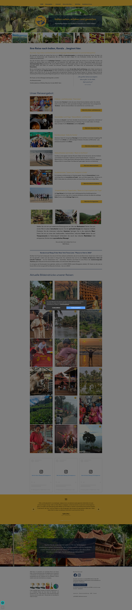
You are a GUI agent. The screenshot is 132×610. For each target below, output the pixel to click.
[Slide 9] (68, 520)
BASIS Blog (77, 4)
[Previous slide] (33, 216)
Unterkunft (58, 4)
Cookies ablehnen (56, 307)
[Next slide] (98, 216)
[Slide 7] (66, 520)
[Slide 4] (63, 520)
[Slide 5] (64, 520)
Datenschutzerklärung (84, 593)
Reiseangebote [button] (49, 4)
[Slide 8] (67, 520)
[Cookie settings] (2, 607)
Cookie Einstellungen (64, 304)
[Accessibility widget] (2, 602)
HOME (41, 4)
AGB (91, 593)
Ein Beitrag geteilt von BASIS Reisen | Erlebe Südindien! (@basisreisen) (46, 489)
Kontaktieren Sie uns (87, 4)
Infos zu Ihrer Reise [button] (67, 4)
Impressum (75, 593)
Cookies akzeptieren (76, 307)
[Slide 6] (65, 520)
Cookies (95, 593)
